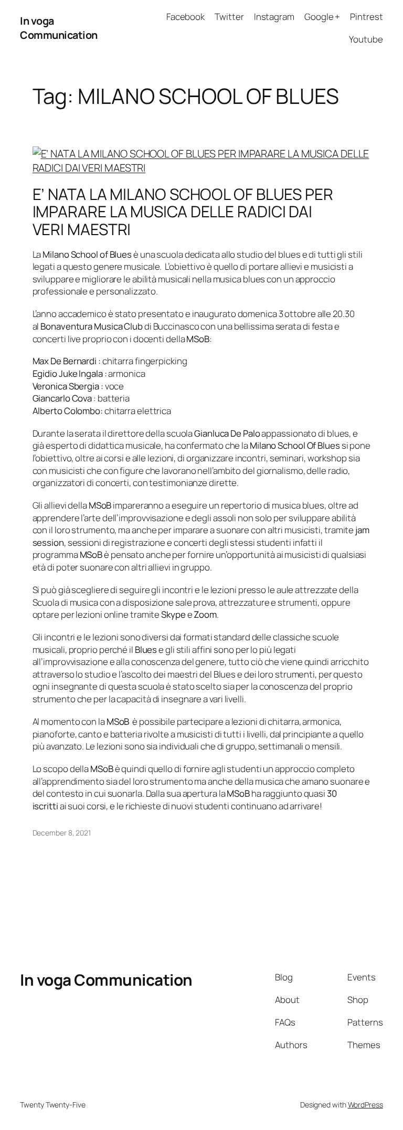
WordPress (365, 1105)
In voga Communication (59, 28)
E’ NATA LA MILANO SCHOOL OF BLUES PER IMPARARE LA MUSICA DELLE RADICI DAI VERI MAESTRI (183, 211)
